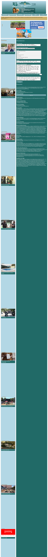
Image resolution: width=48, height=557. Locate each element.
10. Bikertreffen (3, 317)
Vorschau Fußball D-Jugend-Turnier (6, 228)
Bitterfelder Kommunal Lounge (5, 493)
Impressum (31, 95)
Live (43, 14)
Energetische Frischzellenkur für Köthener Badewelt (7, 273)
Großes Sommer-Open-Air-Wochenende (7, 406)
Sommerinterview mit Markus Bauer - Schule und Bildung (7, 53)
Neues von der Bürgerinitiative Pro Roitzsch (7, 97)
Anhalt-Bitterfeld (13, 14)
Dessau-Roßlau (28, 14)
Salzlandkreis (5, 14)
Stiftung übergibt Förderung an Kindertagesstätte (5, 362)
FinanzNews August (4, 537)
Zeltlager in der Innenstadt (5, 141)
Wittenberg (20, 14)
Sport (36, 14)
